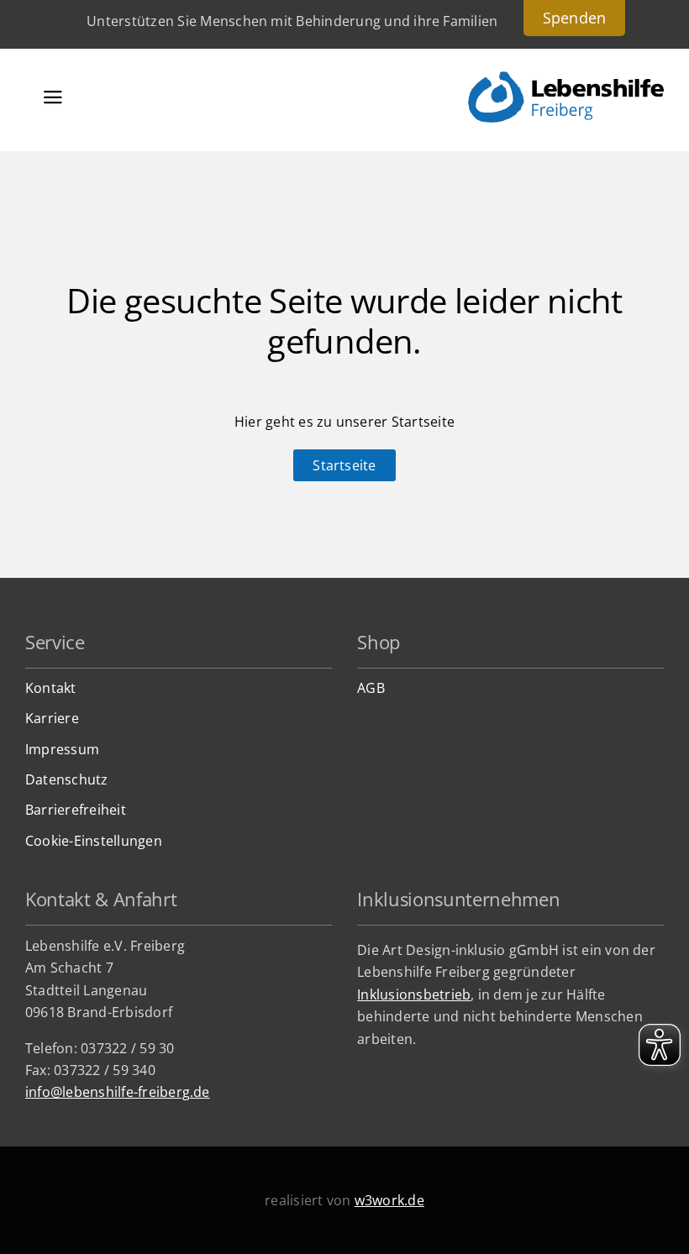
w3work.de (389, 1200)
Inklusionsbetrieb (414, 994)
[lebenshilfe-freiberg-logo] (566, 78)
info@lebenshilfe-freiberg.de (117, 1092)
